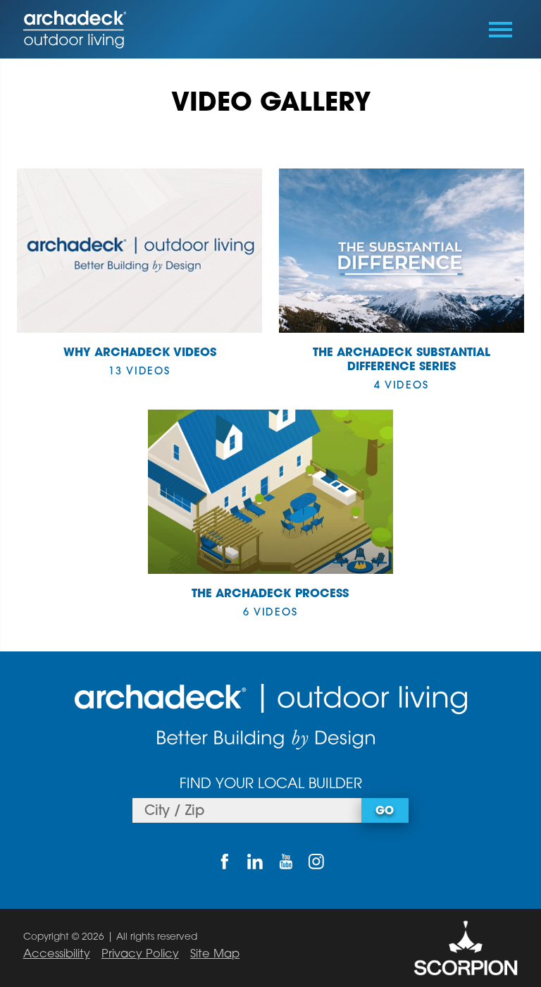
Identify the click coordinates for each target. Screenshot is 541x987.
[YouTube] (285, 861)
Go (384, 811)
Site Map (215, 954)
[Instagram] (316, 861)
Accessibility (56, 954)
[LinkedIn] (255, 861)
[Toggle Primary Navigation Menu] (500, 29)
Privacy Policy (140, 954)
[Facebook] (224, 861)
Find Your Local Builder (271, 785)
